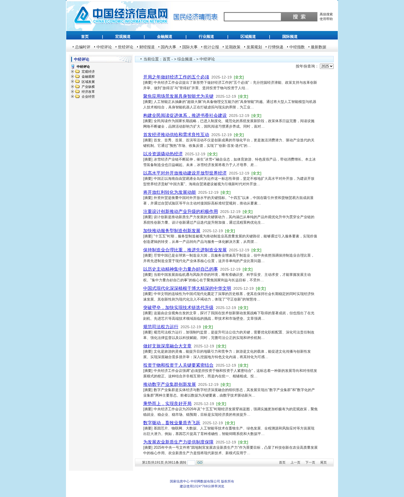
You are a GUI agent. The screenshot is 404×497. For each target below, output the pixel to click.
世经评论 (125, 47)
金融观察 (88, 76)
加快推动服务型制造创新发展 (171, 230)
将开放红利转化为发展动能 (169, 192)
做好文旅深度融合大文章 (167, 346)
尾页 (323, 462)
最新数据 (318, 47)
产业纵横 (88, 87)
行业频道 (206, 36)
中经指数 (297, 47)
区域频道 (248, 36)
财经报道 (147, 47)
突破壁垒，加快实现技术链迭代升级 (178, 307)
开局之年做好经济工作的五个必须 (176, 77)
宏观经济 (88, 72)
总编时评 (82, 47)
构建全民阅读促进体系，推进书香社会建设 (185, 115)
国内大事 (168, 47)
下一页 (310, 462)
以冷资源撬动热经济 (163, 153)
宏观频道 (123, 36)
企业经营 (88, 97)
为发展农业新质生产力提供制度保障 (178, 442)
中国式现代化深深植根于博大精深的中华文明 (187, 288)
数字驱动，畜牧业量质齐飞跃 (171, 422)
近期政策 (232, 47)
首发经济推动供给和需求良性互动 (176, 134)
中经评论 (104, 47)
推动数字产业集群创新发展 (169, 384)
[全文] (239, 77)
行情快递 (275, 47)
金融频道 (164, 36)
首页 (85, 36)
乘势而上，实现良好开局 (167, 403)
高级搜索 (326, 14)
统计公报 (211, 47)
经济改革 (88, 92)
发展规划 (254, 47)
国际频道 (290, 36)
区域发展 (88, 82)
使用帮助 (326, 19)
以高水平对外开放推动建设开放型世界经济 (185, 173)
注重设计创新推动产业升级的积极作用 (180, 211)
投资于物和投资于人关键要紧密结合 (178, 365)
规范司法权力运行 (160, 326)
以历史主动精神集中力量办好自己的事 (180, 269)
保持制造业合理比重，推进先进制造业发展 (185, 250)
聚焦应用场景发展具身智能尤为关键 (178, 96)
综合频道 (185, 59)
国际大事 (190, 47)
